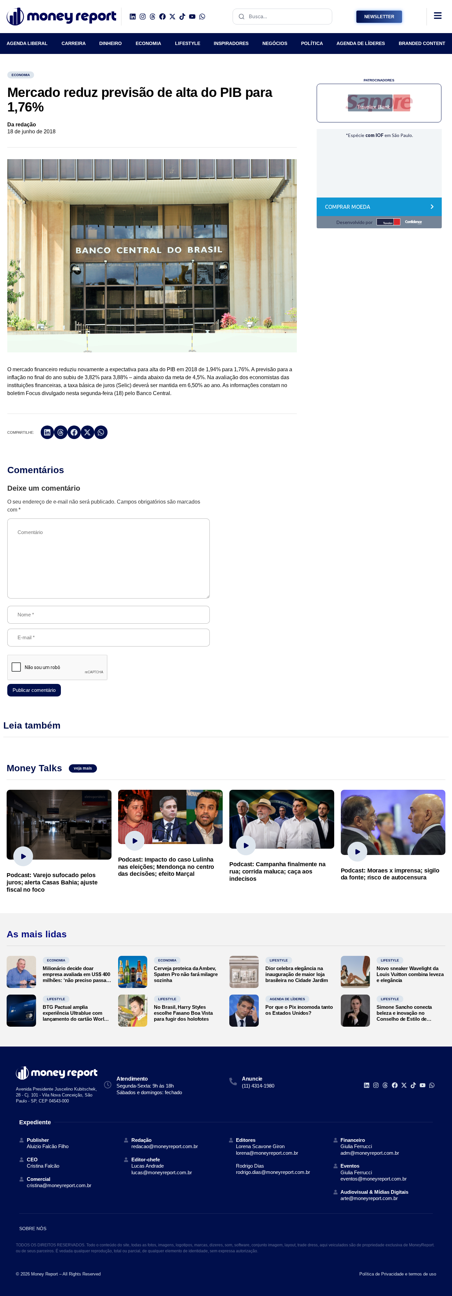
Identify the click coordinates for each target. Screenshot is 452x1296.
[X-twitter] (172, 16)
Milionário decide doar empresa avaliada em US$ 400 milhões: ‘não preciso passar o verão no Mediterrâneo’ (76, 977)
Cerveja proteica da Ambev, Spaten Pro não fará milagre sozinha (185, 974)
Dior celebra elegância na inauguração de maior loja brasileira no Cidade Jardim (296, 974)
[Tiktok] (182, 16)
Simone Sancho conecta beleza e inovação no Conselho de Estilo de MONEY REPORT (404, 1016)
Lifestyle (279, 960)
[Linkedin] (132, 16)
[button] (47, 432)
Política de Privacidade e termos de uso (397, 1274)
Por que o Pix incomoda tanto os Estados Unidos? (299, 1010)
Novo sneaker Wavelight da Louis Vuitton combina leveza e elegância (410, 974)
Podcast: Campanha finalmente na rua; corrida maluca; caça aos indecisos (277, 871)
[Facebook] (162, 16)
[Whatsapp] (202, 16)
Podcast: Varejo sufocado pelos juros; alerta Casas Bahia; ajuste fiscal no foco (52, 882)
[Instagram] (142, 16)
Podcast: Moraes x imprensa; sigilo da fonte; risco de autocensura (390, 874)
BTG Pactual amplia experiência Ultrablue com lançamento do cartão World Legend (75, 1016)
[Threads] (152, 16)
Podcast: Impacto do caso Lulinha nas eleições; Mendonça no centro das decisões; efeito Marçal (166, 866)
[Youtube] (192, 16)
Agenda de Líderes (287, 999)
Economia (21, 75)
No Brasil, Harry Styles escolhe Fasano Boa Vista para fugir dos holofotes (183, 1013)
